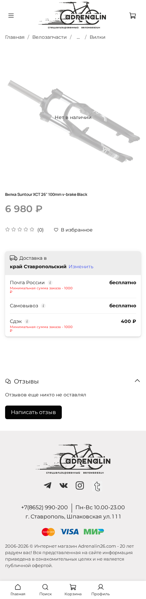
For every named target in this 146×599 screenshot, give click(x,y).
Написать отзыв (33, 412)
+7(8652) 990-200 (44, 507)
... (78, 37)
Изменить (81, 266)
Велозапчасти (49, 37)
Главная (14, 37)
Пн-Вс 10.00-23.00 (100, 507)
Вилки (98, 37)
